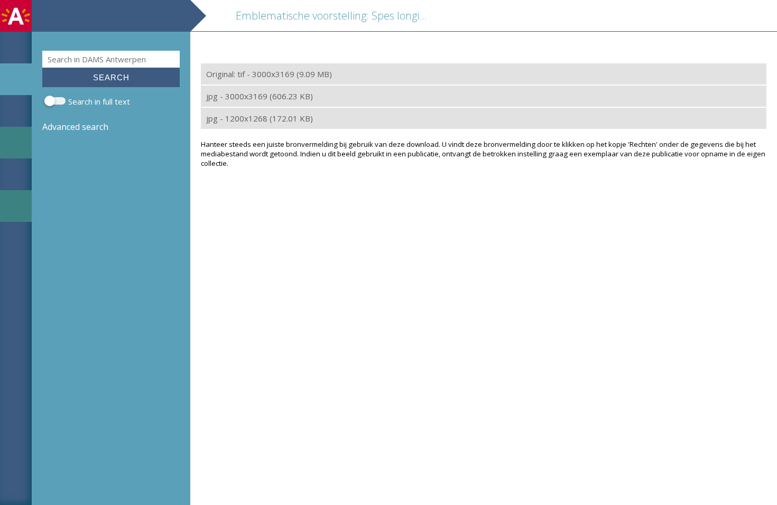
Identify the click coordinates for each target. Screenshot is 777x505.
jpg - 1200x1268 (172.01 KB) (259, 118)
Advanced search (75, 127)
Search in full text (99, 101)
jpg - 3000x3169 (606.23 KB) (259, 96)
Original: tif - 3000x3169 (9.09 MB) (269, 74)
